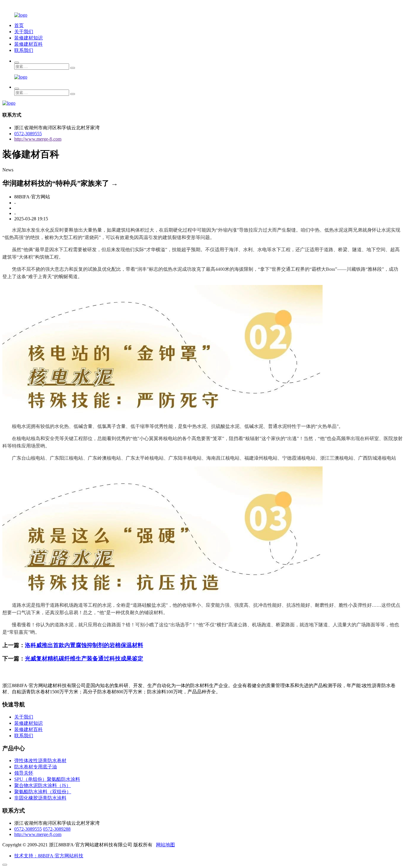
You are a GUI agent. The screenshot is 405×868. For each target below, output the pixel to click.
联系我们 (23, 50)
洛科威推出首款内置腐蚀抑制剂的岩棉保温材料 (84, 645)
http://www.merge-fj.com (37, 138)
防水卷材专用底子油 (35, 766)
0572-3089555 (28, 133)
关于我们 (23, 31)
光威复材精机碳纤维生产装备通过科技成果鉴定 (84, 658)
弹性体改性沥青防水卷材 (40, 760)
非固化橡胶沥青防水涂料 (40, 797)
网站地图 (165, 844)
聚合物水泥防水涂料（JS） (42, 785)
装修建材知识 (28, 37)
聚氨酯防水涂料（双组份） (42, 791)
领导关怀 (23, 772)
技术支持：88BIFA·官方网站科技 (48, 855)
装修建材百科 (28, 44)
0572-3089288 (57, 829)
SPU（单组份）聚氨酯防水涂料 (47, 779)
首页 (19, 25)
